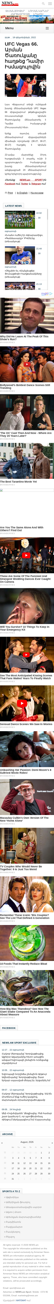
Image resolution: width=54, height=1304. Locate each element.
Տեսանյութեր (15, 11)
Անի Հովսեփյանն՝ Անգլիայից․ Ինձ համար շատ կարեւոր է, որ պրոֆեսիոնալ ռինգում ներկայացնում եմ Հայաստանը (27, 1116)
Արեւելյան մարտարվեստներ (23, 1217)
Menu (9, 28)
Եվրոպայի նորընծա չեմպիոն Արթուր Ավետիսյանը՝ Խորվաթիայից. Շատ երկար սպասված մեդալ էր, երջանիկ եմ (26, 1077)
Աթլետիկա (12, 1197)
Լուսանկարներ (38, 11)
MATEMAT (21, 1300)
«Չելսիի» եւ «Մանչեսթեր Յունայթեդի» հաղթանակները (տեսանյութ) (23, 273)
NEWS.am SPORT (31, 180)
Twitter (24, 183)
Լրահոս (38, 14)
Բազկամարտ (14, 1227)
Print (10, 193)
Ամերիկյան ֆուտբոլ (18, 1202)
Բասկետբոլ (13, 1232)
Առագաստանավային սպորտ (24, 1207)
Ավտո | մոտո (13, 1212)
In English (22, 193)
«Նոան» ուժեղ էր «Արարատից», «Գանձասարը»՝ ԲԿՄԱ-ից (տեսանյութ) (24, 238)
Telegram (36, 183)
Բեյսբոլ (10, 1236)
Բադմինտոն (13, 1222)
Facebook (10, 183)
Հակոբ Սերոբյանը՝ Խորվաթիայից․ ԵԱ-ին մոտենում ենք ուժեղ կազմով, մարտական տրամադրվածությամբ (27, 1096)
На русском (37, 193)
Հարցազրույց (20, 14)
